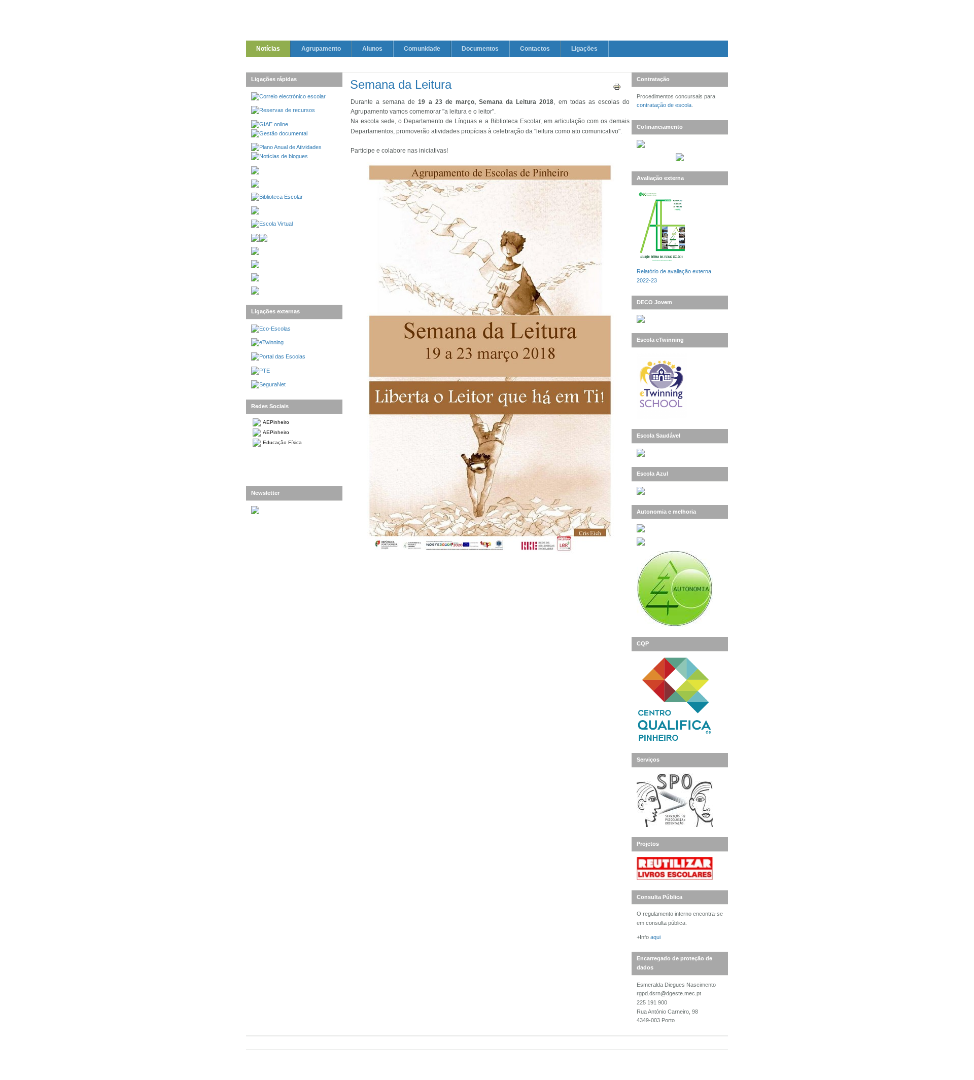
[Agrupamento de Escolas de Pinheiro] (486, 22)
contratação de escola (664, 105)
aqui (655, 937)
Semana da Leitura (400, 84)
